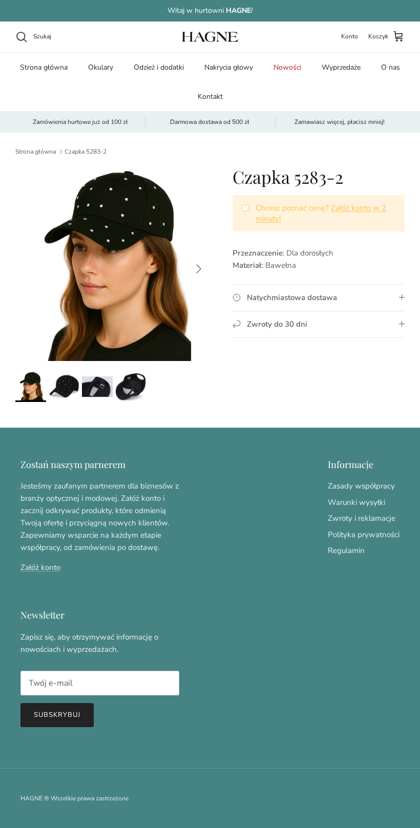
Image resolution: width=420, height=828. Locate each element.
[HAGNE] (210, 37)
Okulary (100, 67)
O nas (390, 67)
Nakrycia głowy (228, 67)
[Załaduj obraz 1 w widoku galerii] (112, 263)
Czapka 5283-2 (86, 151)
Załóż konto (40, 567)
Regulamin (346, 550)
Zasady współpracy (361, 486)
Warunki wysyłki (356, 502)
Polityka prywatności (364, 534)
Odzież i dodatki (159, 67)
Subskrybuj (57, 714)
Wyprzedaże (341, 67)
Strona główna (44, 67)
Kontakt (210, 96)
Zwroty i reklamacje (361, 518)
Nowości (287, 67)
